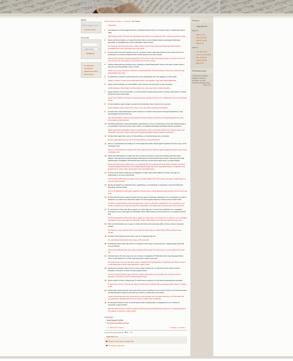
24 (105, 290)
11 (105, 136)
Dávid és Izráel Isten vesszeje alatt (121, 341)
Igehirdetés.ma (112, 336)
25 (105, 303)
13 (105, 156)
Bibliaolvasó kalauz (91, 71)
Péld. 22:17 (207, 85)
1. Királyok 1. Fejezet (176, 327)
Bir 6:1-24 (203, 52)
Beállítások (90, 53)
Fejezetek (112, 25)
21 (105, 256)
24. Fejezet (136, 21)
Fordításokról (89, 66)
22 (105, 268)
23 (105, 280)
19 (105, 236)
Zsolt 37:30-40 (201, 40)
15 (105, 185)
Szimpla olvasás (90, 30)
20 (105, 244)
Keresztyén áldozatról (116, 345)
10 (105, 124)
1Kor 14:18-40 (201, 38)
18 (105, 224)
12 (105, 144)
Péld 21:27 (200, 43)
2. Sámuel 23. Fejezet (116, 327)
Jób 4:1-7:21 (200, 35)
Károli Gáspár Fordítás (112, 21)
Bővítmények (89, 74)
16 (105, 197)
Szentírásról (88, 68)
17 (105, 209)
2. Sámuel (126, 21)
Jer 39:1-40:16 (206, 55)
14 (105, 173)
